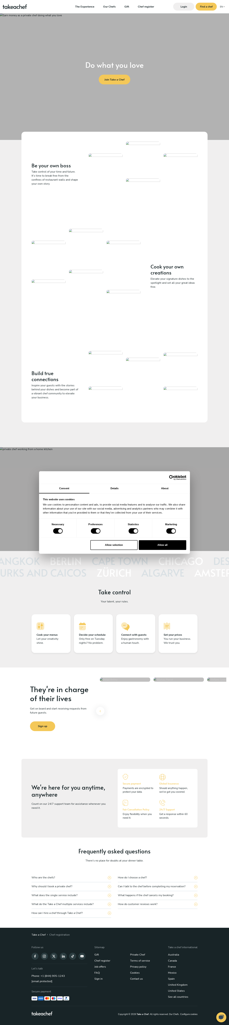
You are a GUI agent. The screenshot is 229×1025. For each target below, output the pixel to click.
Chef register (146, 7)
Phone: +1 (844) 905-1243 (48, 976)
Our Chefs (109, 7)
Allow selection (114, 544)
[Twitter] (53, 956)
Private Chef (137, 955)
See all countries (178, 997)
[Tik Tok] (72, 956)
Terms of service (140, 961)
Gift (126, 7)
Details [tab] (114, 488)
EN (221, 6)
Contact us (136, 979)
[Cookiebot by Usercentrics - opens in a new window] (171, 477)
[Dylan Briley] (125, 713)
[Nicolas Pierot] (179, 713)
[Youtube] (81, 956)
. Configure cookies (188, 1014)
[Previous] (100, 711)
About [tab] (164, 488)
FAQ (97, 973)
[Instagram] (44, 956)
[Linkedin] (63, 956)
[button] (100, 713)
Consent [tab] (64, 488)
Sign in (98, 979)
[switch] (95, 531)
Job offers (100, 967)
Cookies (135, 973)
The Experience (84, 7)
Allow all (162, 544)
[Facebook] (35, 956)
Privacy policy (138, 967)
